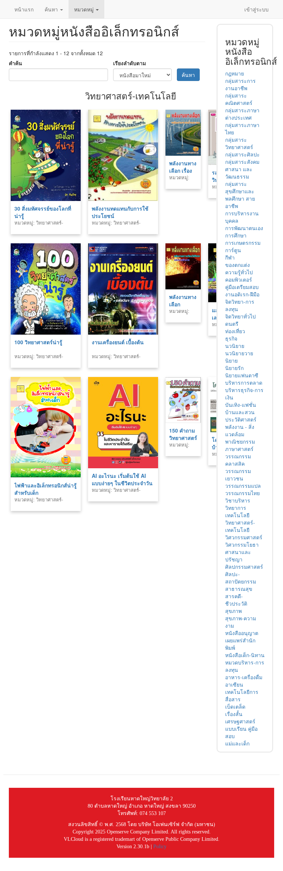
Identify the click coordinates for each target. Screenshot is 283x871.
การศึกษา (236, 235)
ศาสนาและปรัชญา (238, 555)
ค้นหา (52, 9)
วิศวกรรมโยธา (242, 544)
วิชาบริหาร (237, 500)
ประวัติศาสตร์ (240, 419)
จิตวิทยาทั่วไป (240, 316)
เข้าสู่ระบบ (256, 9)
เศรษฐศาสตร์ (240, 721)
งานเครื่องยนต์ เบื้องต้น (118, 342)
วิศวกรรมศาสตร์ (243, 537)
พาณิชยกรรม (240, 441)
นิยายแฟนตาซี (241, 375)
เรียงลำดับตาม (129, 63)
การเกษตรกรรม (243, 242)
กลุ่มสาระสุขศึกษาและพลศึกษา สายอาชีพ (240, 194)
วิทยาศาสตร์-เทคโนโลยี (240, 526)
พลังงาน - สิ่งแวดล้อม (239, 430)
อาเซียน (234, 684)
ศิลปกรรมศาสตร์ (244, 566)
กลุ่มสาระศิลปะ (242, 154)
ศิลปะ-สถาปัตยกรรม (240, 577)
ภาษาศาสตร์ (239, 448)
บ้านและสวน (240, 412)
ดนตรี (231, 323)
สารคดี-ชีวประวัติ (236, 599)
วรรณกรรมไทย (242, 493)
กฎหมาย (234, 73)
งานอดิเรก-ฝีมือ (242, 294)
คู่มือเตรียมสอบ (242, 286)
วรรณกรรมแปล (243, 485)
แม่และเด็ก (237, 743)
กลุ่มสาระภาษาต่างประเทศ (242, 113)
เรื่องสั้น (233, 713)
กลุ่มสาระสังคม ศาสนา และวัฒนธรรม (242, 169)
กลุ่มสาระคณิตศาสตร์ (238, 99)
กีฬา (230, 257)
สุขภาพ (233, 610)
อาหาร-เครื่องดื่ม (243, 677)
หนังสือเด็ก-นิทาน (245, 655)
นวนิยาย (234, 345)
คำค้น (15, 63)
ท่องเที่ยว (235, 331)
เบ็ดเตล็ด (235, 706)
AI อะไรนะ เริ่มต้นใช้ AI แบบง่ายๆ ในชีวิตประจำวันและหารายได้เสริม (122, 483)
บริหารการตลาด (243, 382)
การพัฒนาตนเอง (244, 228)
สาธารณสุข (238, 588)
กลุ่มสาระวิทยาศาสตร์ (239, 143)
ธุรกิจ (231, 338)
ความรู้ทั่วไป (239, 272)
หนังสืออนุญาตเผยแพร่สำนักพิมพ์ (241, 640)
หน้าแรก (24, 9)
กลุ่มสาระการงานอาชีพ (240, 84)
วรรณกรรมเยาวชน (238, 474)
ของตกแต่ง (237, 264)
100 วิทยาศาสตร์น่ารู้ (38, 342)
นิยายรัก (234, 367)
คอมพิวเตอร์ (238, 279)
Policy (160, 846)
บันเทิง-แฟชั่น (240, 404)
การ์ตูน (233, 250)
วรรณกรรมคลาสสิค (238, 459)
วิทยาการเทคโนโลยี (237, 511)
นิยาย (231, 360)
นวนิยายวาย (239, 353)
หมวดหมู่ (84, 9)
